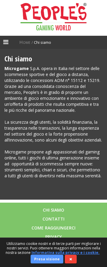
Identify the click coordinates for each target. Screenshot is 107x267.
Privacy (53, 237)
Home (25, 42)
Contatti (53, 219)
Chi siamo (53, 210)
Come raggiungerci (53, 228)
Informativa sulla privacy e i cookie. (66, 252)
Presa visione (47, 259)
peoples (53, 18)
